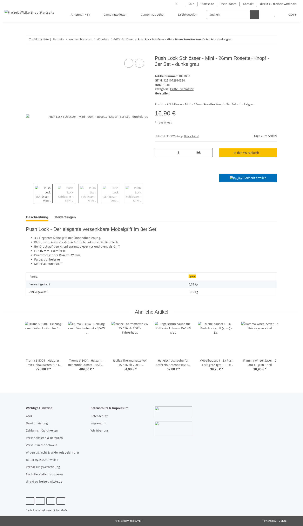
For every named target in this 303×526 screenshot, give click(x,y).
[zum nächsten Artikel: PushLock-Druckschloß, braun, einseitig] (272, 39)
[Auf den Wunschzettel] (139, 63)
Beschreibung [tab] (37, 217)
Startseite (207, 4)
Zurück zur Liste (39, 39)
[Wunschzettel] (275, 14)
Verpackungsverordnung (43, 467)
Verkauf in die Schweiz (41, 445)
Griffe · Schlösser (182, 89)
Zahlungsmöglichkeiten (42, 430)
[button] (266, 14)
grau (192, 276)
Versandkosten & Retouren (44, 438)
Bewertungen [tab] (65, 217)
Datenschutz (99, 416)
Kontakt (248, 4)
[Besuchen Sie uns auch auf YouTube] (40, 501)
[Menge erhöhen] (208, 152)
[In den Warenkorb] (29, 53)
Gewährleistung (37, 423)
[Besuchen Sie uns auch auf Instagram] (50, 501)
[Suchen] (254, 14)
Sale (191, 4)
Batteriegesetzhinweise (42, 460)
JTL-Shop (282, 521)
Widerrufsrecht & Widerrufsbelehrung (52, 452)
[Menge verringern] (159, 152)
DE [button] (176, 4)
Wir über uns (99, 430)
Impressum (98, 423)
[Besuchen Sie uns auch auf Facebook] (30, 501)
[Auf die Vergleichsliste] (128, 63)
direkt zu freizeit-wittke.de (278, 4)
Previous (29, 193)
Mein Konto (228, 4)
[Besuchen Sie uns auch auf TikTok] (60, 501)
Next (146, 193)
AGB (29, 416)
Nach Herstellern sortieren (44, 474)
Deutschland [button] (191, 136)
